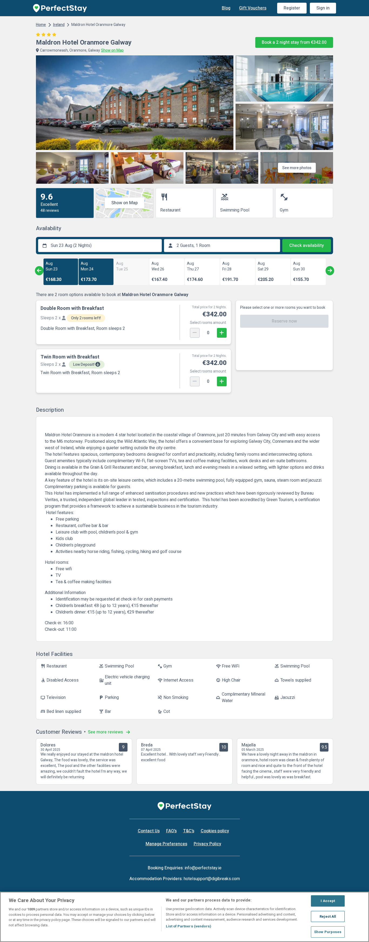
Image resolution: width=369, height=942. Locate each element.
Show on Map (124, 203)
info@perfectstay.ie (203, 868)
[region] (184, 917)
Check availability (306, 245)
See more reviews (106, 732)
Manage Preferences (166, 844)
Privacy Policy (207, 844)
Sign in (323, 8)
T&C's (188, 831)
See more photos (296, 168)
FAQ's (171, 831)
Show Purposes (328, 931)
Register (292, 8)
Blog (226, 8)
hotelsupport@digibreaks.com (212, 879)
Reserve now (284, 321)
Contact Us (149, 831)
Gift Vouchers (252, 8)
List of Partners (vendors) (188, 926)
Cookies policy (215, 831)
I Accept (328, 900)
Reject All (328, 916)
